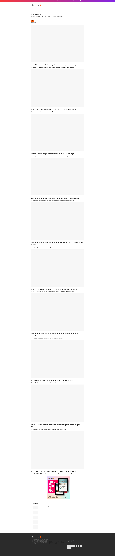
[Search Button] (82, 9)
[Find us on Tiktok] (68, 548)
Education (51, 542)
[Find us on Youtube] (75, 1)
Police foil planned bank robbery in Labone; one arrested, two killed (53, 109)
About (50, 0)
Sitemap (55, 0)
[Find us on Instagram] (70, 548)
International (57, 541)
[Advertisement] (66, 5)
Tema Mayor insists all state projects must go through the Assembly (53, 65)
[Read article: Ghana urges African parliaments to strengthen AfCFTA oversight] (57, 132)
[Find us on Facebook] (68, 546)
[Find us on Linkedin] (74, 546)
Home (48, 0)
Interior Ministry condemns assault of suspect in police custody (52, 380)
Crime (50, 540)
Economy (50, 541)
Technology (62, 544)
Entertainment (51, 543)
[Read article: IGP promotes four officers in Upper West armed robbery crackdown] (57, 450)
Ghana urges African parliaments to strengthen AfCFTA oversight (52, 154)
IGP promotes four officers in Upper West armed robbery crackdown (53, 471)
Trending (40, 8)
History (56, 540)
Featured (50, 547)
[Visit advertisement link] (58, 487)
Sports (62, 543)
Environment (51, 544)
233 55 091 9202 (71, 540)
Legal (56, 542)
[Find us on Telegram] (80, 1)
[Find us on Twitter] (74, 1)
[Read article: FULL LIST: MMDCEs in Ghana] (35, 512)
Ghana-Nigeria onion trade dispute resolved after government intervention (55, 198)
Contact (53, 0)
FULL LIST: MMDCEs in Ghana (44, 511)
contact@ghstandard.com (72, 541)
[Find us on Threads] (76, 546)
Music (56, 543)
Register (61, 0)
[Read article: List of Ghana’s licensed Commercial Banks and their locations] (35, 517)
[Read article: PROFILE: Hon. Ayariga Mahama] (35, 522)
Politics (56, 547)
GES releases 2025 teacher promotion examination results (49, 506)
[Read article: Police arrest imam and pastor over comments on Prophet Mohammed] (57, 268)
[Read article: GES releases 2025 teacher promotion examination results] (35, 507)
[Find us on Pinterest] (79, 1)
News (56, 544)
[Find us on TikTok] (81, 1)
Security (62, 540)
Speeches (62, 542)
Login (58, 0)
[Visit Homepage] (36, 4)
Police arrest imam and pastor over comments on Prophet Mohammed (54, 289)
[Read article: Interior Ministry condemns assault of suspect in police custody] (57, 359)
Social (62, 541)
